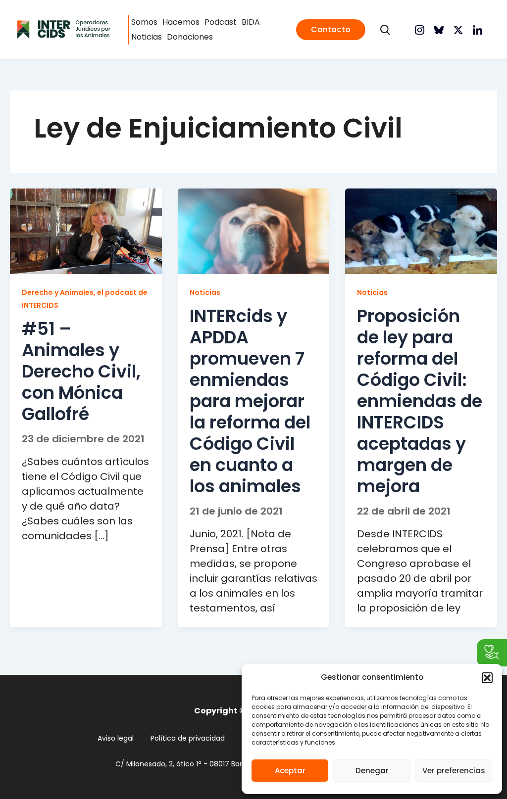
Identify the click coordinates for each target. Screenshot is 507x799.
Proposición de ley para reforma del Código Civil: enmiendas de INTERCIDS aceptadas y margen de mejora (419, 401)
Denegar (372, 770)
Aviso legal (116, 738)
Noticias (146, 37)
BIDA (251, 22)
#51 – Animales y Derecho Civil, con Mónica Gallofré (81, 371)
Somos (144, 22)
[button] (487, 678)
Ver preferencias (453, 770)
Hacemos (181, 22)
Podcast (220, 22)
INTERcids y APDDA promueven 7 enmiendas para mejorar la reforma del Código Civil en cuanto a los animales (250, 401)
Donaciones (190, 37)
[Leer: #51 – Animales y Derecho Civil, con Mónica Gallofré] (86, 230)
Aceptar (290, 770)
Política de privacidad (188, 738)
